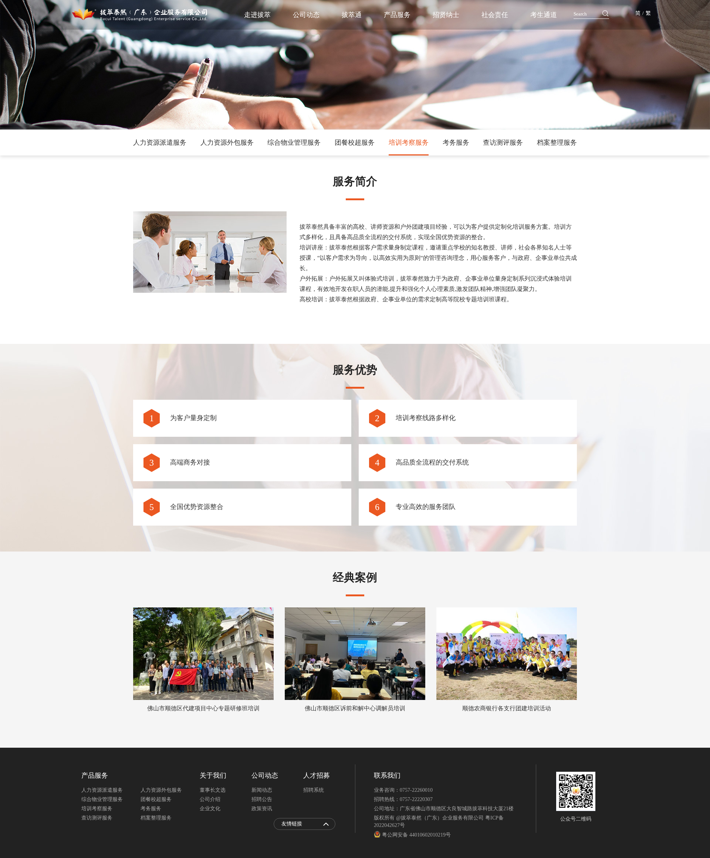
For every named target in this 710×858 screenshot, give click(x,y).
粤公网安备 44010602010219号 (416, 835)
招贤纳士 (446, 15)
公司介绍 (210, 799)
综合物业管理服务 (294, 142)
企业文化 (210, 808)
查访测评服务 (503, 142)
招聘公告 (261, 799)
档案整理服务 (557, 142)
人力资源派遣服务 (159, 142)
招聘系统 (313, 790)
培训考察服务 (409, 142)
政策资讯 (261, 808)
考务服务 (456, 142)
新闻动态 (261, 790)
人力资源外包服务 (227, 142)
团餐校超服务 (355, 142)
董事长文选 (213, 790)
